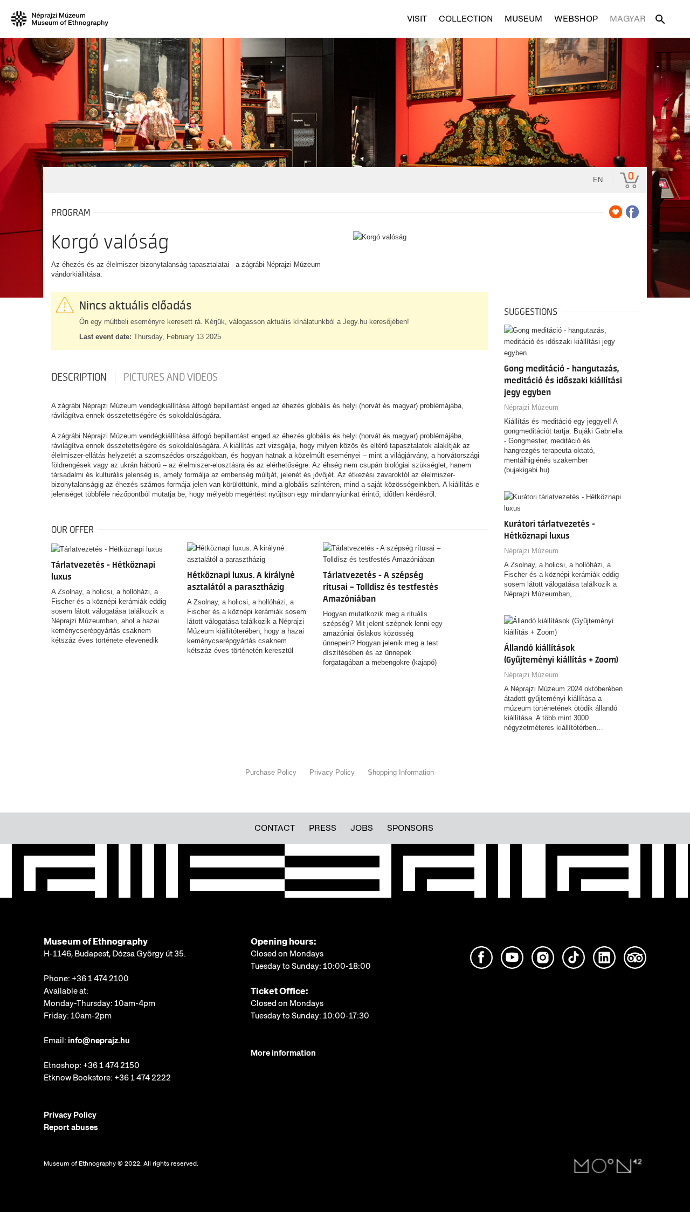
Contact (274, 828)
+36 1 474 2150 (111, 1065)
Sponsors (410, 828)
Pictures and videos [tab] (170, 377)
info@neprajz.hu (99, 1040)
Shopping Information (401, 772)
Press (322, 828)
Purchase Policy (270, 772)
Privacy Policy (332, 772)
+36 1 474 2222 (142, 1077)
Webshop (576, 18)
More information (283, 1053)
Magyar (628, 18)
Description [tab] (79, 377)
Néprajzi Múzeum (531, 407)
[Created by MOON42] (608, 1166)
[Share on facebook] (632, 211)
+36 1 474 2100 (100, 978)
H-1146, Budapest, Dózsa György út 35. (115, 953)
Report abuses (71, 1127)
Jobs (361, 828)
